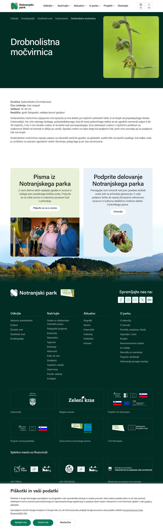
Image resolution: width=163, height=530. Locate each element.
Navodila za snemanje (131, 352)
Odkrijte (14, 19)
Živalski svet (16, 330)
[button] (49, 6)
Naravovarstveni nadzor (132, 343)
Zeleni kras (52, 370)
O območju (125, 321)
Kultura (14, 325)
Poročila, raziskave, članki (133, 330)
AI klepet (51, 379)
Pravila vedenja (54, 374)
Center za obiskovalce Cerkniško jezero (58, 323)
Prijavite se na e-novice (45, 208)
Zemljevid (52, 361)
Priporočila (89, 330)
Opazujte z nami (128, 334)
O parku (125, 313)
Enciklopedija (28, 19)
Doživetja (51, 347)
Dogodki (88, 321)
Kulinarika (52, 333)
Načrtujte (53, 313)
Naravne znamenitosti (21, 321)
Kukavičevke (61, 19)
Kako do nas (53, 356)
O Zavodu (125, 325)
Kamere (87, 343)
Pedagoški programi (57, 329)
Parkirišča (88, 339)
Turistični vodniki (55, 365)
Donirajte (123, 6)
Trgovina (51, 342)
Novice (87, 325)
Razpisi (123, 339)
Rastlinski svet (45, 19)
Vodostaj (88, 334)
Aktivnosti (52, 351)
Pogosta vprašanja (129, 357)
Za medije (125, 348)
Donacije (118, 212)
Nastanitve (52, 338)
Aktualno (89, 313)
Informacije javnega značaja (134, 362)
